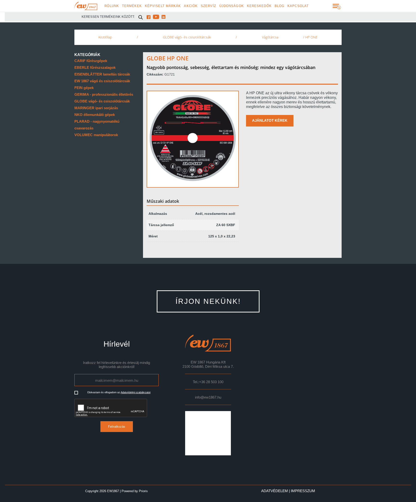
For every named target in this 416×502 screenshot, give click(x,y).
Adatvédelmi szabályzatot (135, 392)
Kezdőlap (105, 37)
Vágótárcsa (270, 37)
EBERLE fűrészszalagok (95, 67)
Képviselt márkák (163, 6)
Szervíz (208, 6)
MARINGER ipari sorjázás (96, 108)
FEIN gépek (84, 88)
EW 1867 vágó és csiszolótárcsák (102, 81)
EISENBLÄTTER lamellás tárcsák (102, 74)
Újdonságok (231, 6)
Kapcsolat (298, 6)
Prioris (143, 491)
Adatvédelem (274, 491)
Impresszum (303, 491)
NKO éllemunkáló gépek (94, 115)
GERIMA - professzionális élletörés (103, 94)
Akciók (191, 6)
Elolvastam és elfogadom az (118, 392)
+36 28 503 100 (211, 382)
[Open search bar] (140, 17)
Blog (279, 6)
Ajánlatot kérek (269, 120)
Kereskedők (259, 6)
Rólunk (111, 6)
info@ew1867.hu (208, 397)
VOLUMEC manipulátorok (96, 135)
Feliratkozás (116, 426)
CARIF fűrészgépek (90, 61)
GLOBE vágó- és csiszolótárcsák (187, 37)
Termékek (132, 6)
